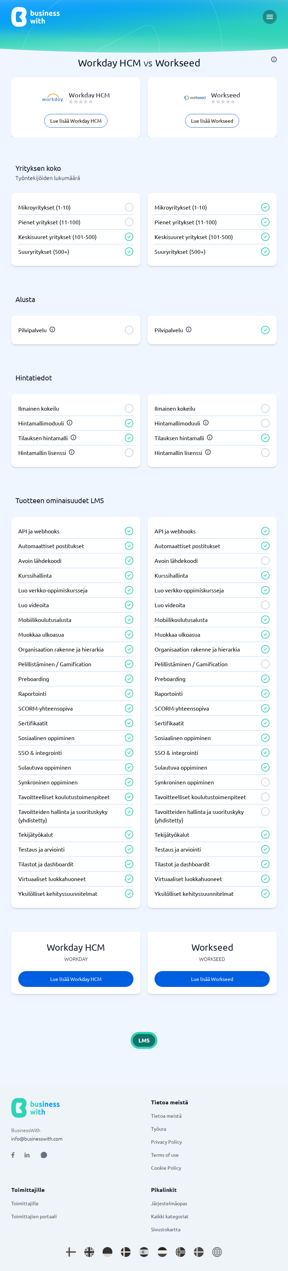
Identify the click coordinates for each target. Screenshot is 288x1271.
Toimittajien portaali (34, 1216)
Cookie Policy (166, 1167)
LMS (144, 1040)
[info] (274, 59)
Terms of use (165, 1154)
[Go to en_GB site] (89, 1252)
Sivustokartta (166, 1229)
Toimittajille (25, 1203)
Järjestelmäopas (169, 1203)
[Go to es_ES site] (144, 1252)
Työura (158, 1128)
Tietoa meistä (166, 1115)
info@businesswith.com (37, 1138)
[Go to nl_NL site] (162, 1252)
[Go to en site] (217, 1252)
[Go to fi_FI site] (71, 1252)
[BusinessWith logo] (35, 17)
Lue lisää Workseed (212, 120)
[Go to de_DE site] (107, 1252)
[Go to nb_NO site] (180, 1252)
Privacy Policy (166, 1141)
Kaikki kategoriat (170, 1216)
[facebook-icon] (12, 1155)
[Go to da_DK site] (126, 1252)
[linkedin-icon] (27, 1155)
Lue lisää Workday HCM (76, 120)
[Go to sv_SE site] (199, 1252)
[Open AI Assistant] (44, 1155)
